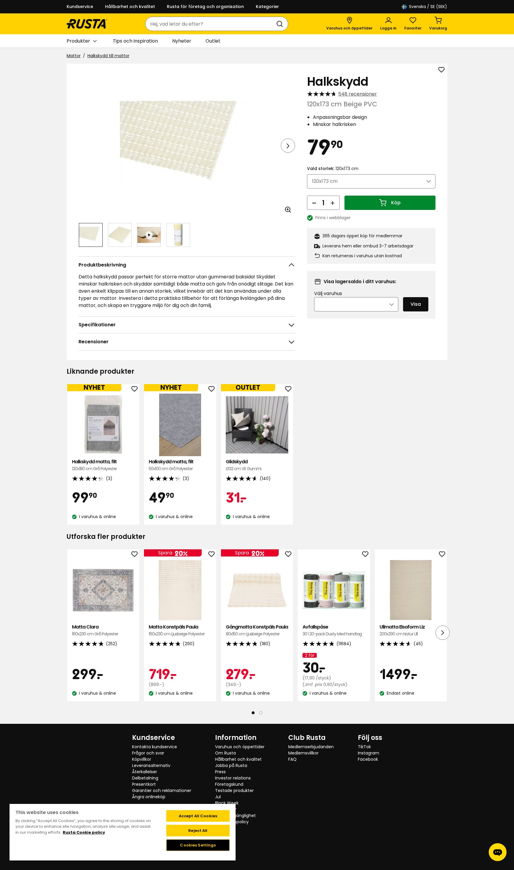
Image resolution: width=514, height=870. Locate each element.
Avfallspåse (332, 630)
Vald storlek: (332, 168)
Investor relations (233, 778)
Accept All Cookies (198, 816)
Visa (415, 304)
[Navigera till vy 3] (149, 235)
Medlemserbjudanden (311, 747)
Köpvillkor (141, 759)
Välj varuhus (328, 293)
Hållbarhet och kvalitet (130, 7)
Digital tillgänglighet (235, 815)
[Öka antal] (332, 202)
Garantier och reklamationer (161, 790)
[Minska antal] (314, 202)
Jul (218, 797)
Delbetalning (145, 778)
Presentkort (144, 784)
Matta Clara (95, 630)
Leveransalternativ (151, 765)
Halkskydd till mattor (108, 56)
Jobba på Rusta (231, 765)
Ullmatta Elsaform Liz (402, 630)
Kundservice (80, 7)
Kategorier (267, 7)
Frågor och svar (148, 753)
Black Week (227, 803)
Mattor (74, 56)
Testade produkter (234, 790)
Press (220, 772)
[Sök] (281, 24)
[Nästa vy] (288, 145)
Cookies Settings (198, 845)
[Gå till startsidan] (87, 24)
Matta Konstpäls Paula (177, 630)
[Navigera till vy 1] (91, 235)
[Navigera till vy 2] (120, 235)
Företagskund (229, 784)
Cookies (223, 828)
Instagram (368, 753)
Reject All (197, 830)
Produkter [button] (78, 41)
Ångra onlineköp (148, 797)
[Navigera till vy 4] (178, 235)
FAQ (292, 759)
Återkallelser (144, 772)
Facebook (368, 759)
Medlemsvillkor (303, 753)
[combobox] (211, 24)
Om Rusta (225, 753)
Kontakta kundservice (154, 747)
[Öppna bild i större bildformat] (288, 209)
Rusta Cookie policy (84, 832)
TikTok (364, 747)
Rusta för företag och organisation (205, 7)
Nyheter (181, 41)
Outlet (213, 41)
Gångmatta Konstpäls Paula (257, 630)
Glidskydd (243, 465)
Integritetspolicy (232, 822)
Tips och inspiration (135, 41)
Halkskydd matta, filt (94, 465)
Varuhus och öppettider (239, 747)
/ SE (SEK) (428, 7)
